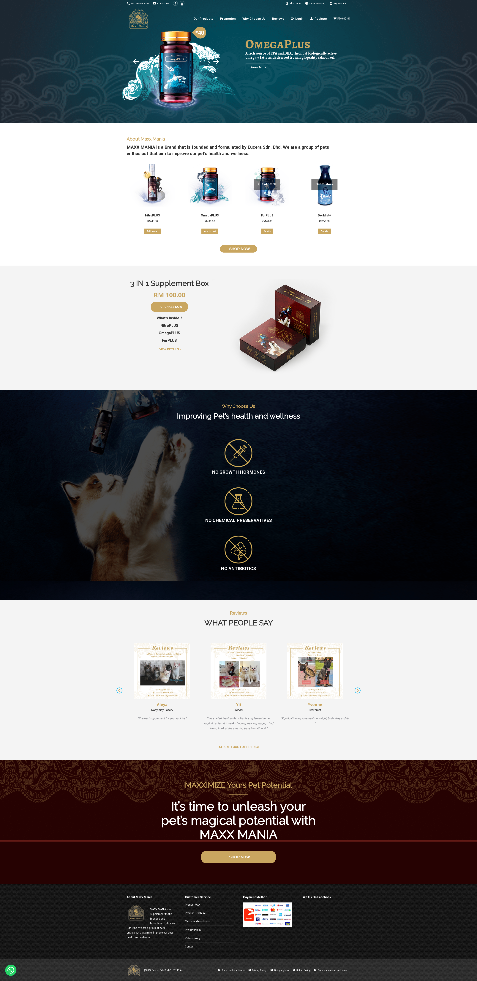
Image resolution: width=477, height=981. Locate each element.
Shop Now (295, 3)
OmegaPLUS (210, 215)
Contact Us (163, 3)
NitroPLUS (152, 215)
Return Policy (192, 938)
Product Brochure (195, 913)
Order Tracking (317, 3)
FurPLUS (267, 215)
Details (267, 231)
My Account (340, 3)
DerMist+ (324, 215)
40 (201, 33)
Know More (258, 67)
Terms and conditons (197, 921)
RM (196, 32)
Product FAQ (192, 904)
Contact (189, 946)
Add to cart (152, 231)
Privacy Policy (193, 929)
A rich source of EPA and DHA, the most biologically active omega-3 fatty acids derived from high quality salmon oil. (291, 55)
